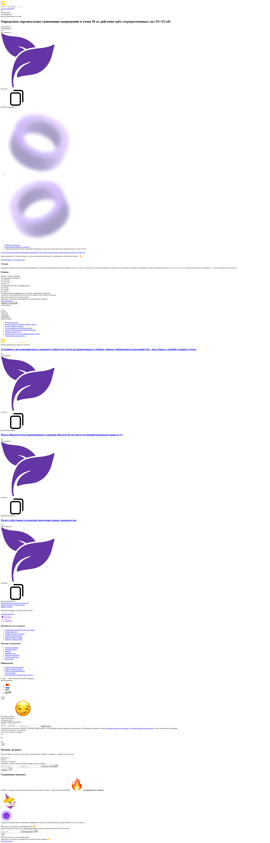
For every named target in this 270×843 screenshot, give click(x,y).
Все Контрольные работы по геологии (14, 603)
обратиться (5, 317)
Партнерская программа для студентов (19, 675)
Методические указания (13, 637)
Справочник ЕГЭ (11, 632)
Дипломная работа (11, 648)
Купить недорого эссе (13, 332)
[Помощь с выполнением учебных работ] (13, 260)
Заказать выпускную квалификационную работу (22, 334)
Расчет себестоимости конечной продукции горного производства (38, 520)
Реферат (8, 651)
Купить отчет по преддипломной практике (20, 330)
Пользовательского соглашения (117, 728)
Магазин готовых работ (13, 639)
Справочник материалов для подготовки (19, 630)
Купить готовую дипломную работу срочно (20, 324)
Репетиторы (9, 659)
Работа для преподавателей (15, 671)
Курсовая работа (11, 649)
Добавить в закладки (9, 303)
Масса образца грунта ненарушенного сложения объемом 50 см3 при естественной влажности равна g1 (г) (62, 434)
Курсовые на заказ (11, 322)
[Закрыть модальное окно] (3, 698)
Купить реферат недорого (14, 326)
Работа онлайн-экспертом (14, 667)
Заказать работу (6, 9)
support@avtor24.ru (7, 614)
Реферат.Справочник (12, 245)
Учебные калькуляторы (13, 636)
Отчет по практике (12, 657)
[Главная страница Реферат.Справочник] (14, 4)
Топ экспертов (10, 673)
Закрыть (4, 770)
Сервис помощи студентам (14, 634)
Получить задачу (7, 301)
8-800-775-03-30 (6, 607)
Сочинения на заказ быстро (15, 336)
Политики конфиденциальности (142, 728)
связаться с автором (48, 766)
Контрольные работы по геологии (17, 247)
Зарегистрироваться (28, 832)
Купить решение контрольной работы (18, 328)
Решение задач (10, 653)
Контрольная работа (12, 655)
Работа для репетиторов (13, 669)
